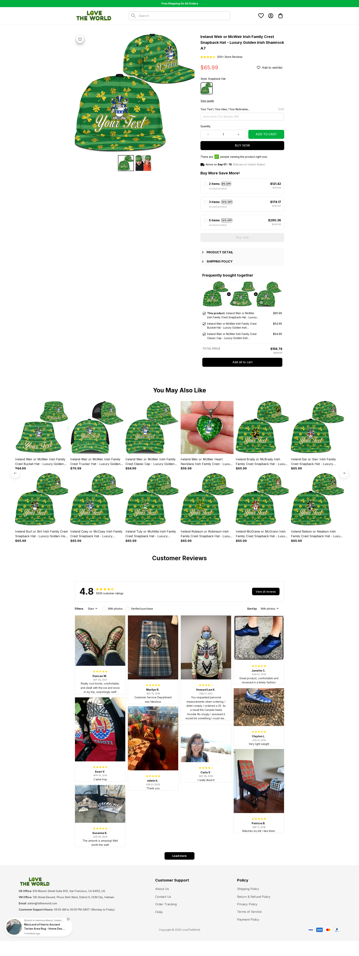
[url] (42, 903)
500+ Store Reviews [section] (230, 56)
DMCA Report (52, 929)
